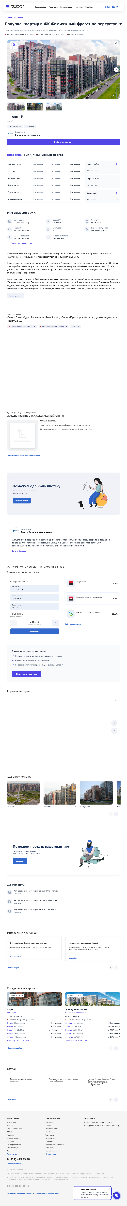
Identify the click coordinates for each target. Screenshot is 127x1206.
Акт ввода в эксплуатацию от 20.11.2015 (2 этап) (36, 900)
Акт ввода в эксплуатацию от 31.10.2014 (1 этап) (35, 910)
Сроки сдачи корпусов (21, 243)
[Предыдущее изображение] (10, 69)
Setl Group (11, 1013)
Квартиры (14, 155)
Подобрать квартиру (26, 674)
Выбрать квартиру (63, 142)
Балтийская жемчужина (75, 1013)
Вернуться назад (15, 17)
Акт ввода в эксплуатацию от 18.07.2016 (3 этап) (36, 891)
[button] (24, 455)
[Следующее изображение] (116, 69)
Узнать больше (19, 551)
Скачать (17, 893)
